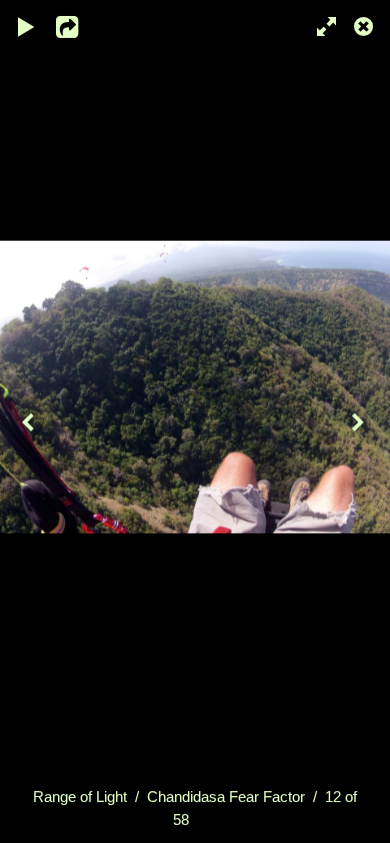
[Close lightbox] (365, 25)
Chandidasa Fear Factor (226, 796)
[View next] (360, 421)
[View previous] (30, 421)
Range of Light (80, 796)
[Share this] (79, 25)
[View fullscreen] (320, 25)
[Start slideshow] (27, 25)
